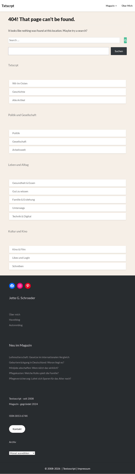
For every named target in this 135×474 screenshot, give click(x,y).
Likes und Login (21, 257)
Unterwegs (18, 207)
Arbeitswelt (19, 149)
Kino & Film (19, 249)
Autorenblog (16, 325)
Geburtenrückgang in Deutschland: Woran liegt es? (36, 362)
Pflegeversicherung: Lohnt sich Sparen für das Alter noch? (40, 378)
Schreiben (18, 266)
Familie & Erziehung (23, 199)
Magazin (110, 5)
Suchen (119, 51)
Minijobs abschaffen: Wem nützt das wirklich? (33, 367)
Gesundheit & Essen (23, 182)
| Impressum (83, 468)
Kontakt (17, 428)
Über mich (127, 5)
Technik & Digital (21, 216)
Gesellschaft (19, 141)
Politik (16, 133)
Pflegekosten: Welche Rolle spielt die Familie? (34, 373)
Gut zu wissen (20, 191)
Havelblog (14, 319)
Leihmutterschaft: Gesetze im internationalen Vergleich (39, 357)
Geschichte (18, 91)
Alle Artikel (18, 100)
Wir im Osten (19, 83)
